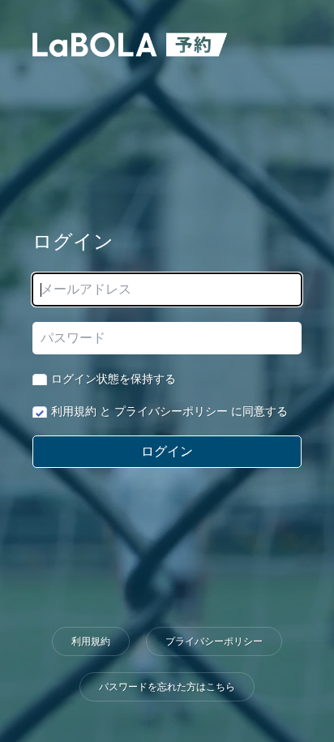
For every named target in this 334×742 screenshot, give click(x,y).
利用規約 (73, 411)
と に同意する (169, 411)
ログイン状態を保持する (113, 378)
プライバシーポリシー (171, 411)
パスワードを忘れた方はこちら (167, 687)
